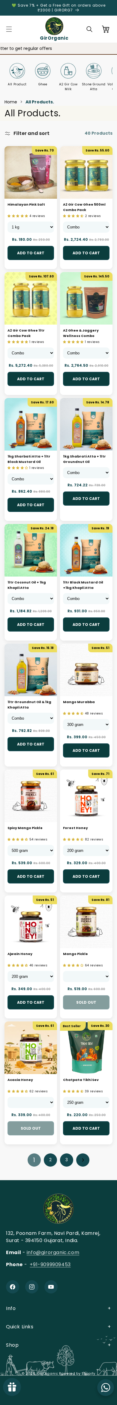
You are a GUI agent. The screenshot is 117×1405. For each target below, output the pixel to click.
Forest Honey (75, 827)
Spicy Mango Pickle (25, 827)
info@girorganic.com (53, 1252)
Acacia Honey (20, 1079)
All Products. (40, 102)
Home (10, 102)
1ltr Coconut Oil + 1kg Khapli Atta (27, 585)
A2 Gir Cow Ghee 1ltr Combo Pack (26, 333)
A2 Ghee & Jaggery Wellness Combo (81, 333)
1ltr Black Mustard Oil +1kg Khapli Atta (83, 585)
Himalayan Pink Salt (26, 204)
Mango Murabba (79, 701)
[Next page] (82, 1160)
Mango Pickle (75, 953)
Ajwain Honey (20, 953)
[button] (9, 29)
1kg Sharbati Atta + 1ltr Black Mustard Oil (29, 459)
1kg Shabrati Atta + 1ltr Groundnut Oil (84, 459)
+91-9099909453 (50, 1264)
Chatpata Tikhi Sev (81, 1079)
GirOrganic (48, 1373)
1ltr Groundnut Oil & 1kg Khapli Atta (29, 704)
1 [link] (34, 1160)
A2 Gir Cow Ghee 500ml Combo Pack (84, 207)
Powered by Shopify (77, 1373)
